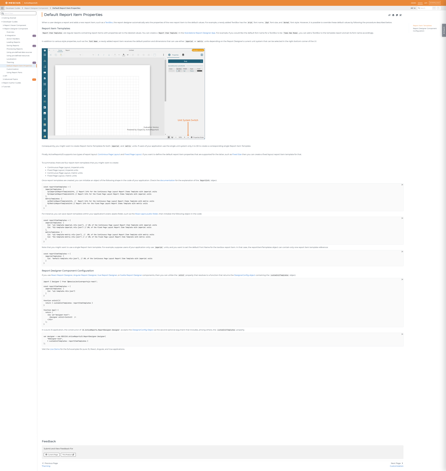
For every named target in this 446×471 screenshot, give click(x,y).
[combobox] (18, 13)
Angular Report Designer (85, 275)
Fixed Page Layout (133, 154)
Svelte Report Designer (131, 275)
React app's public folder (146, 214)
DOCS (420, 3)
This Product (67, 455)
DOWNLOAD (435, 3)
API (425, 3)
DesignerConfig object (244, 275)
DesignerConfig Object (143, 330)
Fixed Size (237, 154)
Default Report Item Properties (66, 8)
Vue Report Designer (107, 275)
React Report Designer (62, 275)
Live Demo (55, 349)
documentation (167, 180)
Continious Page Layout (109, 154)
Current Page (53, 455)
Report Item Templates (422, 26)
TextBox (109, 22)
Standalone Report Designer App (199, 33)
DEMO (413, 3)
